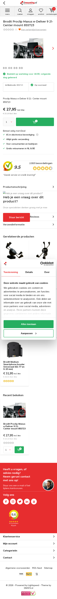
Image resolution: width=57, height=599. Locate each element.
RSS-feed (37, 568)
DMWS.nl (28, 588)
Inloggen (30, 14)
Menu (7, 14)
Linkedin (27, 501)
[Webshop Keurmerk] (28, 593)
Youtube (34, 501)
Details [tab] (29, 272)
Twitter (20, 501)
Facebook (6, 501)
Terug (4, 3)
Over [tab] (46, 272)
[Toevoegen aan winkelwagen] (19, 449)
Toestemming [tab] (10, 272)
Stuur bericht (16, 217)
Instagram (13, 501)
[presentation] (51, 48)
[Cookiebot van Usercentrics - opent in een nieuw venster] (41, 264)
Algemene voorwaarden (17, 568)
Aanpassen (27, 333)
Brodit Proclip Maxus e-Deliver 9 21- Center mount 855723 (14, 426)
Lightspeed (33, 585)
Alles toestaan (28, 324)
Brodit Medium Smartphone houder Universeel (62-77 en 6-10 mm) (14, 365)
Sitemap (48, 568)
